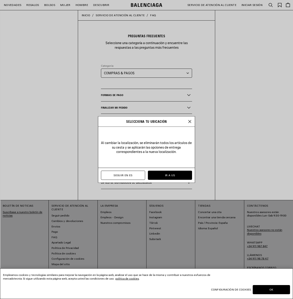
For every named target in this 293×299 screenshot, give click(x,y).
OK (271, 289)
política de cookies (127, 278)
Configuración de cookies (231, 289)
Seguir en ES (123, 175)
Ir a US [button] (170, 175)
